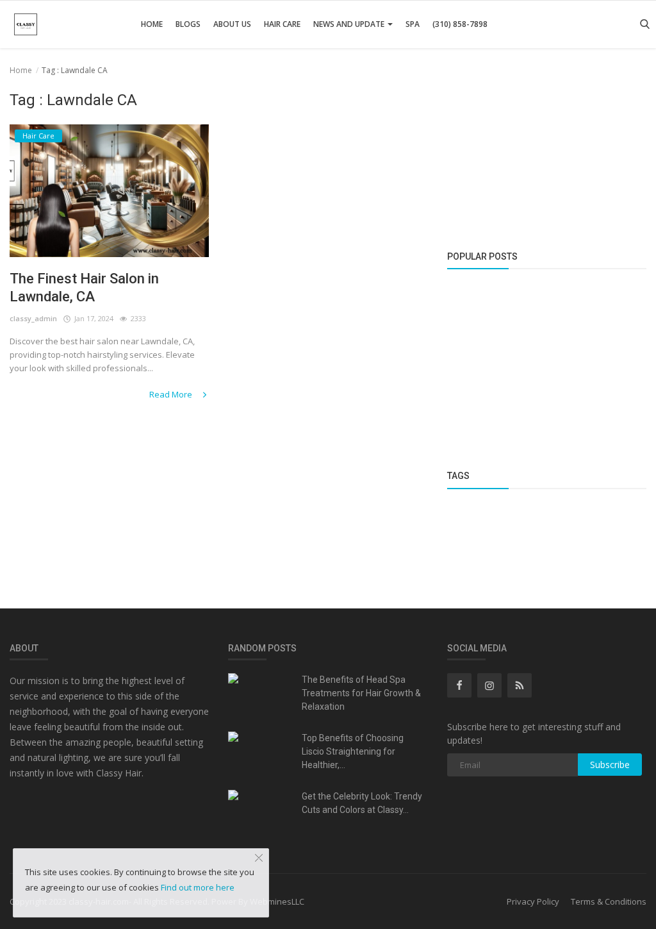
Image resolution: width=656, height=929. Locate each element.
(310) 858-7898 (460, 24)
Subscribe (610, 764)
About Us (232, 24)
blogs (188, 24)
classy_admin (33, 318)
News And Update (349, 24)
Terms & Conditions (608, 901)
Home (152, 24)
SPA (413, 24)
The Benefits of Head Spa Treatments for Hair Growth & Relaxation (361, 693)
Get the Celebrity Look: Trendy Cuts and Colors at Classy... (362, 803)
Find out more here (197, 887)
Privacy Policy (533, 901)
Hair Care (282, 24)
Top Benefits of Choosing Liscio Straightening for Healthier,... (353, 751)
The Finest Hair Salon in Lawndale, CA (84, 288)
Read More (171, 394)
